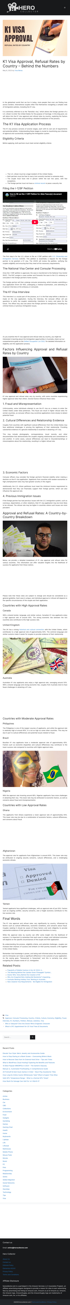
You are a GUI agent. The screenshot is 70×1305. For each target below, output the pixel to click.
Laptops (6, 1139)
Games (5, 1124)
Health (5, 1130)
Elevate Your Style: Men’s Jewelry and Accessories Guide (24, 1053)
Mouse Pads (7, 1155)
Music (5, 1161)
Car (4, 1102)
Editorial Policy (8, 1265)
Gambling (6, 1121)
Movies (5, 1158)
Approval (8, 1018)
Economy (50, 1018)
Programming (7, 1170)
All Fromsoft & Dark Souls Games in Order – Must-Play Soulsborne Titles (29, 1072)
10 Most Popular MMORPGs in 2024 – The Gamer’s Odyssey (25, 1066)
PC (4, 1164)
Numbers (16, 1021)
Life (4, 1143)
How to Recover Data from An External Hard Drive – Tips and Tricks (27, 1059)
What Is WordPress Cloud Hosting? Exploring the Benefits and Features (29, 1063)
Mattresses (7, 1149)
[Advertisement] (35, 88)
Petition (23, 1021)
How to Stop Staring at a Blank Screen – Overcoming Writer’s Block (27, 1056)
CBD (4, 1105)
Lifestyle (6, 1146)
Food (4, 1115)
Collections (7, 1109)
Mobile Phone (8, 1152)
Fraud (64, 1018)
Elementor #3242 (9, 1268)
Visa (6, 1015)
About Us (6, 1259)
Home (5, 1133)
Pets (4, 1167)
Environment (7, 1112)
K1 (11, 1021)
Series (5, 1177)
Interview (6, 1021)
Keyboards (7, 1136)
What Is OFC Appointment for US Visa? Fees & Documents (26, 1026)
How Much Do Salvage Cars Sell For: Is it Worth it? (21, 1081)
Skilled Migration (9, 1180)
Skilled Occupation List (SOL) (34, 341)
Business (6, 1099)
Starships (6, 1189)
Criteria (37, 1018)
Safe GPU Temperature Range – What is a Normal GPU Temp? (25, 1078)
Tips (4, 1195)
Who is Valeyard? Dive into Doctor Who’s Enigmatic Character (27, 1024)
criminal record (39, 183)
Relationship (7, 1174)
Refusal (29, 1021)
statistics (36, 1021)
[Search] (32, 1037)
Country (31, 1018)
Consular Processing (20, 1018)
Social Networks (9, 1183)
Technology (7, 1192)
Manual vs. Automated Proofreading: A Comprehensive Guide (25, 1069)
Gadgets (6, 1118)
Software (6, 1186)
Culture (43, 1018)
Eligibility (58, 1018)
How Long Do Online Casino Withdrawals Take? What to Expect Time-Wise (30, 1075)
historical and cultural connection (31, 629)
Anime (5, 1096)
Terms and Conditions (11, 1274)
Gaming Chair (8, 1127)
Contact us (7, 1262)
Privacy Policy (8, 1271)
